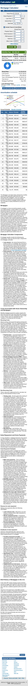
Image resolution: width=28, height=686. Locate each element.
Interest (15, 662)
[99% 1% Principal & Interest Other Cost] (14, 69)
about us (3, 682)
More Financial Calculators (6, 675)
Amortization (5, 665)
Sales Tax (16, 673)
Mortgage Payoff (17, 668)
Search (22, 655)
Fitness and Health (13, 678)
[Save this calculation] (25, 52)
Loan (15, 660)
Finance (4, 668)
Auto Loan (5, 662)
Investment (16, 665)
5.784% (3, 86)
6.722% (8, 85)
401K (15, 671)
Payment (5, 663)
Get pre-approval (20, 88)
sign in (25, 0)
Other (23, 678)
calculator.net (17, 683)
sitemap (8, 682)
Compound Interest (18, 670)
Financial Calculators (9, 658)
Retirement (16, 663)
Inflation (15, 667)
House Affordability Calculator (18, 250)
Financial (6, 678)
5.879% (18, 85)
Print (26, 6)
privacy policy (21, 682)
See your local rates (8, 88)
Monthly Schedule (16, 109)
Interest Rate (5, 673)
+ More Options (14, 43)
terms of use (14, 682)
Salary (4, 671)
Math (19, 678)
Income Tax (5, 670)
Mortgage (5, 660)
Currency (5, 667)
